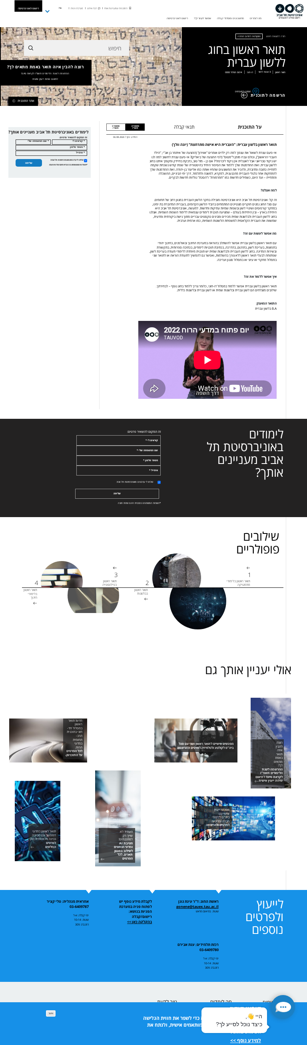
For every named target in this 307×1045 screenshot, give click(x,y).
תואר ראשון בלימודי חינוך (30, 594)
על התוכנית (250, 126)
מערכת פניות (77, 8)
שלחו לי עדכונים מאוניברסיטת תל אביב (67, 160)
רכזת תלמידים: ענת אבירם (198, 944)
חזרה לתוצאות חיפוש (275, 36)
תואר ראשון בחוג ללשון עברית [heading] (246, 56)
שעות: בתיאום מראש (207, 911)
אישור (50, 1013)
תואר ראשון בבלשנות (141, 592)
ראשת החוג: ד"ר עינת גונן (198, 901)
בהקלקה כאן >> (139, 922)
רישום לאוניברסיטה (28, 8)
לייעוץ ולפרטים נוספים (264, 917)
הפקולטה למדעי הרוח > (249, 36)
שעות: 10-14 (81, 920)
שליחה (28, 163)
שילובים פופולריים (257, 542)
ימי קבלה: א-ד (81, 915)
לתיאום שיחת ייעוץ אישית (45, 79)
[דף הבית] (289, 11)
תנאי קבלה (184, 126)
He (60, 8)
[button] (283, 1007)
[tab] (135, 127)
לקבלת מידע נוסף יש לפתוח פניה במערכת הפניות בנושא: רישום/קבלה (135, 909)
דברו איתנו (92, 8)
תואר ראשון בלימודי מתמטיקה (238, 583)
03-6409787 (79, 906)
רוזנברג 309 (82, 924)
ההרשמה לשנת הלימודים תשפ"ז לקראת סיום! (45, 73)
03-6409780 (209, 949)
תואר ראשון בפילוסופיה (109, 583)
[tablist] (217, 126)
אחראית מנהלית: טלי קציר (68, 901)
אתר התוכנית (26, 101)
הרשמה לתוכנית (268, 95)
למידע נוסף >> (245, 1040)
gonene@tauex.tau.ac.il (197, 906)
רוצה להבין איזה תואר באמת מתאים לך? (45, 72)
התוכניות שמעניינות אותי (116, 8)
